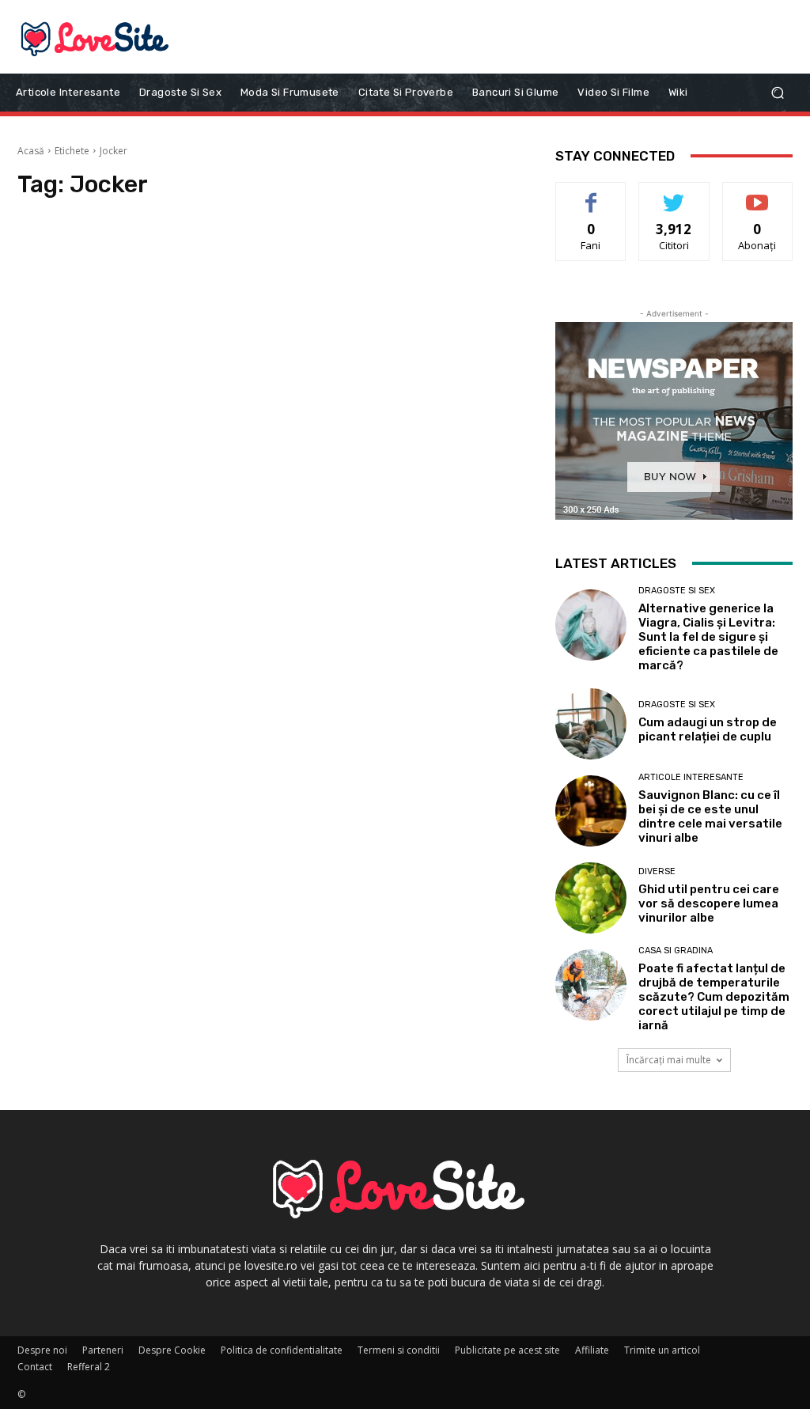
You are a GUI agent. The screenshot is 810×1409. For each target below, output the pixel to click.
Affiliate (592, 1350)
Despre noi (42, 1350)
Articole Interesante (691, 777)
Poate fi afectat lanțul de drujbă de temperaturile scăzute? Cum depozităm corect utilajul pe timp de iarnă (713, 996)
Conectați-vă (674, 194)
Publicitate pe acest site (507, 1350)
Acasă (30, 150)
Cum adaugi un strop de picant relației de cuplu (707, 729)
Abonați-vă (757, 194)
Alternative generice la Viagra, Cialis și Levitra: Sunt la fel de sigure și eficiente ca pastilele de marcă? (708, 636)
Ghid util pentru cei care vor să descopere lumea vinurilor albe (708, 903)
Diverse (657, 871)
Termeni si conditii (399, 1350)
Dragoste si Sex (676, 590)
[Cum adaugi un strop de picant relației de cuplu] (590, 723)
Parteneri (102, 1350)
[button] (777, 92)
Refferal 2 (88, 1366)
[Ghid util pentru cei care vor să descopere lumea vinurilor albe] (590, 898)
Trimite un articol (662, 1350)
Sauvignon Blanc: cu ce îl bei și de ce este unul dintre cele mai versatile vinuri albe (710, 816)
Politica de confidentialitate (282, 1350)
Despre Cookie (172, 1350)
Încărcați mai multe (668, 1059)
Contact (34, 1366)
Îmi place (591, 194)
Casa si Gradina (675, 950)
